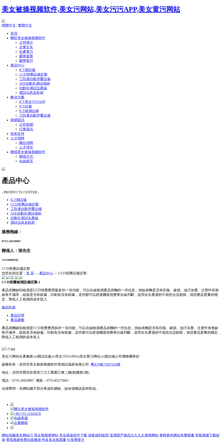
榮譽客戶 (26, 61)
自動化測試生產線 (33, 88)
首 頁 (30, 273)
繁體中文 (25, 25)
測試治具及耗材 (31, 92)
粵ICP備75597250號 (105, 364)
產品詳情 (17, 315)
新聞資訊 (17, 120)
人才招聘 (17, 138)
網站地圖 (9, 435)
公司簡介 (26, 42)
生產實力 (26, 51)
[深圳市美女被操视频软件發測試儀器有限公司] (3, 21)
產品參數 (17, 320)
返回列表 (9, 307)
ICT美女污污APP (32, 102)
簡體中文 (9, 25)
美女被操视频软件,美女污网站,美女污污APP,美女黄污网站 (91, 9)
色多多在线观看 (54, 440)
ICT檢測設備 (29, 111)
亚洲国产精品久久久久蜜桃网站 (134, 435)
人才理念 (26, 147)
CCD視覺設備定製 (33, 74)
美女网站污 (24, 435)
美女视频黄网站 (46, 435)
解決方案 (17, 97)
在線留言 (26, 161)
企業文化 (26, 47)
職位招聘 (26, 143)
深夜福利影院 (98, 435)
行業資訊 (26, 129)
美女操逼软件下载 (73, 435)
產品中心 (17, 65)
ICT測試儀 (27, 70)
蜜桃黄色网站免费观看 (176, 435)
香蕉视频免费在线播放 (23, 440)
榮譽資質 (26, 56)
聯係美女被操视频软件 (27, 152)
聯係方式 (26, 156)
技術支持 (17, 134)
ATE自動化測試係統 (34, 83)
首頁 (13, 33)
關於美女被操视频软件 (27, 38)
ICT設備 (25, 106)
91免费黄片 (75, 440)
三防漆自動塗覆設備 (35, 79)
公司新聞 (26, 124)
